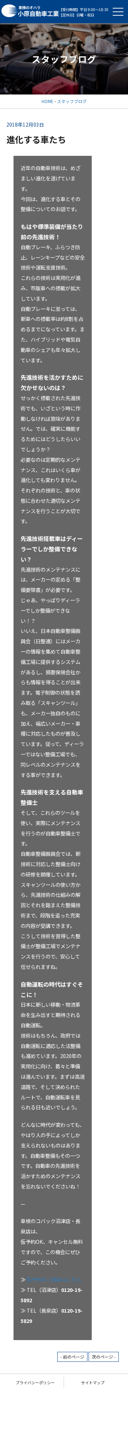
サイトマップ (93, 1382)
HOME (47, 101)
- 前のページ (72, 1357)
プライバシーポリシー (35, 1382)
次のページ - (104, 1357)
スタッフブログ (72, 101)
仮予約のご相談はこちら (54, 1279)
